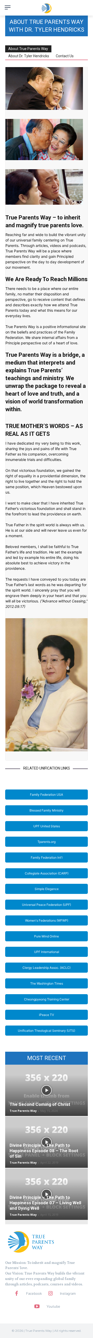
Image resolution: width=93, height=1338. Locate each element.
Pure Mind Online (46, 936)
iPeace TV (46, 1015)
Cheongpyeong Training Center (46, 999)
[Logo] (31, 1241)
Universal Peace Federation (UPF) (46, 905)
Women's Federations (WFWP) (46, 920)
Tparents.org (46, 842)
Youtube (53, 1306)
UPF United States (46, 826)
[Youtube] (37, 1307)
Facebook (34, 1293)
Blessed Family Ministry (46, 810)
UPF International (46, 952)
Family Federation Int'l (47, 857)
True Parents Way (23, 1111)
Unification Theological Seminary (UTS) (46, 1031)
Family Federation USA (46, 794)
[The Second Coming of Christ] (46, 1090)
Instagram (68, 1293)
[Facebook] (16, 1294)
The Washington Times (46, 983)
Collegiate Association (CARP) (46, 873)
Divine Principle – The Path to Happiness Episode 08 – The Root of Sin (44, 1151)
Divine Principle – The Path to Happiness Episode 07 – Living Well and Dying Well (45, 1203)
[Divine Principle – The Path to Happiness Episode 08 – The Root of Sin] (46, 1142)
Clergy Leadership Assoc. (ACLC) (46, 968)
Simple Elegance (47, 889)
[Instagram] (50, 1294)
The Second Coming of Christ (40, 1104)
